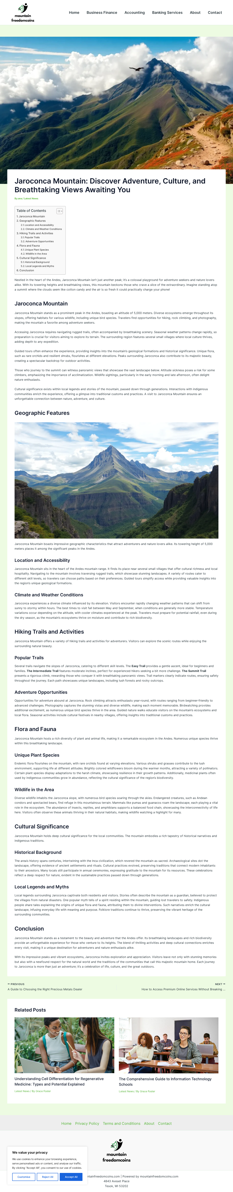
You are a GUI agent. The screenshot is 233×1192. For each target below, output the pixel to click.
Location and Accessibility (39, 225)
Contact (215, 12)
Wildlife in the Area (36, 253)
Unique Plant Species (37, 249)
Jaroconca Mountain (32, 216)
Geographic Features (32, 220)
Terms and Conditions (121, 1123)
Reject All (47, 1176)
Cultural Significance (32, 257)
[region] (47, 1166)
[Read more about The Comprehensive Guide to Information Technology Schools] (169, 1045)
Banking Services (167, 12)
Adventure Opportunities (39, 241)
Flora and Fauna (29, 245)
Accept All (71, 1176)
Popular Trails (32, 237)
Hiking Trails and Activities (36, 233)
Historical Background (37, 262)
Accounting (135, 12)
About (195, 12)
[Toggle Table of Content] (58, 211)
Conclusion (26, 270)
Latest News (31, 198)
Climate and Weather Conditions (43, 228)
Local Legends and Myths (39, 266)
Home (74, 12)
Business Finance (102, 12)
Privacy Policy (87, 1123)
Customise (23, 1176)
